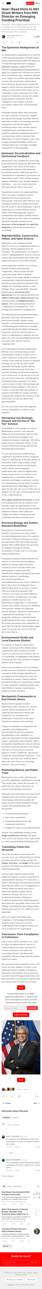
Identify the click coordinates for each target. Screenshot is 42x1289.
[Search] (38, 1186)
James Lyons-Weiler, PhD (15, 35)
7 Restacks (25, 1089)
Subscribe (30, 3)
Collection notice (21, 1274)
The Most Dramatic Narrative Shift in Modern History (14, 1230)
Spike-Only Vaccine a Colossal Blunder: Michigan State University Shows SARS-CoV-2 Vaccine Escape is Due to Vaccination (15, 1211)
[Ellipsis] (39, 1136)
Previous (8, 1103)
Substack (11, 1285)
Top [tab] (4, 1186)
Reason (32, 63)
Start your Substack (16, 1280)
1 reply (10, 1153)
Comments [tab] (6, 1117)
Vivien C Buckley (12, 1136)
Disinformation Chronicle (21, 69)
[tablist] (10, 1117)
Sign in (37, 3)
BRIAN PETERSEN (12, 1160)
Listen (37, 37)
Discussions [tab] (17, 1186)
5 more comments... (8, 1176)
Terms (35, 1272)
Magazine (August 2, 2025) (13, 66)
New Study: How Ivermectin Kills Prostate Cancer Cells (16, 1193)
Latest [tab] (9, 1186)
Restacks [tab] (15, 1117)
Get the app (31, 1280)
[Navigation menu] (3, 3)
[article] (21, 1198)
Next (35, 1103)
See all (5, 1246)
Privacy (29, 1272)
